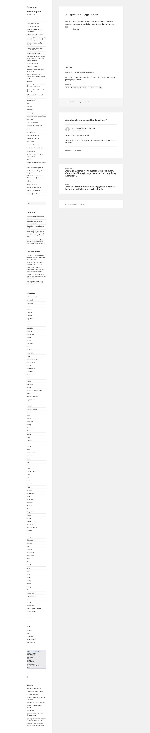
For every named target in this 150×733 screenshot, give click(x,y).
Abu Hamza (30, 657)
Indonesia (29, 440)
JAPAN (28, 465)
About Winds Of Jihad (33, 23)
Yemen (29, 615)
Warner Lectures (32, 184)
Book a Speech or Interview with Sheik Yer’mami (35, 49)
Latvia (28, 481)
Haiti (28, 415)
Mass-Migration (31, 493)
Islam (28, 103)
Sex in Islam (30, 555)
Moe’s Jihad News (32, 132)
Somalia (29, 565)
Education (30, 372)
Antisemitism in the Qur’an (35, 35)
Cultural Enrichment (33, 359)
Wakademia (30, 605)
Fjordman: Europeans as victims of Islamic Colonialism (36, 86)
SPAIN (28, 568)
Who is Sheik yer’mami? (34, 190)
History (29, 425)
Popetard (29, 543)
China (28, 347)
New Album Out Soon (33, 135)
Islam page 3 (30, 110)
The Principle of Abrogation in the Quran (36, 172)
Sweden (29, 571)
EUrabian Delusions (32, 66)
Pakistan (29, 531)
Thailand (29, 577)
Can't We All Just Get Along (33, 656)
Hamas (29, 418)
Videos (29, 181)
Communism (30, 353)
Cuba (28, 356)
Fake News (30, 384)
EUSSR (29, 381)
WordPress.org (31, 642)
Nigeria (29, 518)
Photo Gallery (31, 151)
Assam (28, 322)
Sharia (29, 559)
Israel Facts (30, 119)
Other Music (30, 141)
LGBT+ (29, 487)
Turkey (29, 587)
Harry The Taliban (31, 663)
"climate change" (32, 297)
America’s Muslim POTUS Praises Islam (34, 30)
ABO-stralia (30, 300)
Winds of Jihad (34, 11)
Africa (28, 306)
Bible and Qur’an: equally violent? (34, 44)
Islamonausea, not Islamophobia (36, 116)
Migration (30, 502)
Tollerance (29, 659)
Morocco (29, 506)
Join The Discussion (32, 122)
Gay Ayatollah (31, 400)
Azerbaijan (30, 328)
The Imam (29, 660)
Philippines (30, 540)
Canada (29, 340)
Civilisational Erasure (33, 350)
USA (28, 599)
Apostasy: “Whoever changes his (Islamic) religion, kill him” (36, 39)
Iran (28, 443)
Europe (29, 378)
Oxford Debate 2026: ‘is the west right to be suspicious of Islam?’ (36, 269)
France (29, 393)
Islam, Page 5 (30, 113)
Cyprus (29, 365)
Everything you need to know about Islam (35, 70)
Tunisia (29, 584)
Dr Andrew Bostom (32, 63)
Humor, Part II (31, 100)
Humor (29, 431)
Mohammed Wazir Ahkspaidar (83, 128)
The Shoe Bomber (31, 664)
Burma (29, 337)
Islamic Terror (31, 453)
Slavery (29, 562)
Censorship (30, 344)
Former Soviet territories (34, 390)
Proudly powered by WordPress (74, 204)
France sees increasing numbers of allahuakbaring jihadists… (36, 257)
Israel (28, 459)
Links (28, 129)
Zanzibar (29, 618)
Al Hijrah (29, 312)
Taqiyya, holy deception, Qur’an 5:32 (36, 163)
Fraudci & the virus (32, 397)
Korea (28, 478)
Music (28, 509)
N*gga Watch (30, 512)
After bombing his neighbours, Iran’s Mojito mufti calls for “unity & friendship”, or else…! (36, 241)
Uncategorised (31, 593)
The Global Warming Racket (35, 168)
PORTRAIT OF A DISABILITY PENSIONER (79, 72)
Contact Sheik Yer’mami (34, 53)
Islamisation (30, 456)
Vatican (29, 602)
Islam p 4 (29, 106)
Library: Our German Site (34, 125)
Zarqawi (29, 667)
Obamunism (30, 524)
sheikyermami (81, 102)
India (28, 437)
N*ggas (29, 515)
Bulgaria (29, 331)
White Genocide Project (34, 608)
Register (29, 630)
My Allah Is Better (31, 653)
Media (28, 496)
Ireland (29, 446)
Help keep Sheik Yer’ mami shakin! (35, 96)
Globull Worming (32, 409)
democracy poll (31, 368)
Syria (28, 574)
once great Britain (32, 527)
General (29, 403)
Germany (29, 406)
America (29, 315)
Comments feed (31, 639)
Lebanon (29, 484)
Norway (29, 521)
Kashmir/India (31, 471)
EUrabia (29, 375)
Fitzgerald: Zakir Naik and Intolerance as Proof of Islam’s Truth (36, 76)
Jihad (28, 468)
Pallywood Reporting (33, 145)
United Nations (31, 596)
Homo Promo (31, 428)
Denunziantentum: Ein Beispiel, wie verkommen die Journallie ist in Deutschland (36, 58)
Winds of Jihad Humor (33, 194)
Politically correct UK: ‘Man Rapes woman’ (35, 155)
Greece (29, 412)
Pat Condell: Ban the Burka (35, 148)
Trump (29, 580)
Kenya (28, 474)
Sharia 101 (30, 159)
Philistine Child (31, 661)
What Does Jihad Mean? (34, 187)
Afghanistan (30, 303)
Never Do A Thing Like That (33, 666)
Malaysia (29, 490)
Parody (29, 537)
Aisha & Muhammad (33, 26)
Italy (28, 462)
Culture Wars (31, 362)
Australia (29, 325)
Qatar (28, 546)
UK (27, 590)
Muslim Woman (31, 654)
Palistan (29, 534)
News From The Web (33, 138)
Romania (29, 549)
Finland (29, 387)
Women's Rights (31, 612)
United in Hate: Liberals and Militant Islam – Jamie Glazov (35, 177)
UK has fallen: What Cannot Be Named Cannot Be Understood (35, 283)
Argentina (30, 319)
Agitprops (29, 309)
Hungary (29, 434)
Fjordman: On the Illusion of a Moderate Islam (35, 91)
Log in (28, 633)
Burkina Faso (30, 334)
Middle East (30, 499)
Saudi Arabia (30, 552)
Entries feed (30, 636)
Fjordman (29, 82)
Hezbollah (30, 421)
